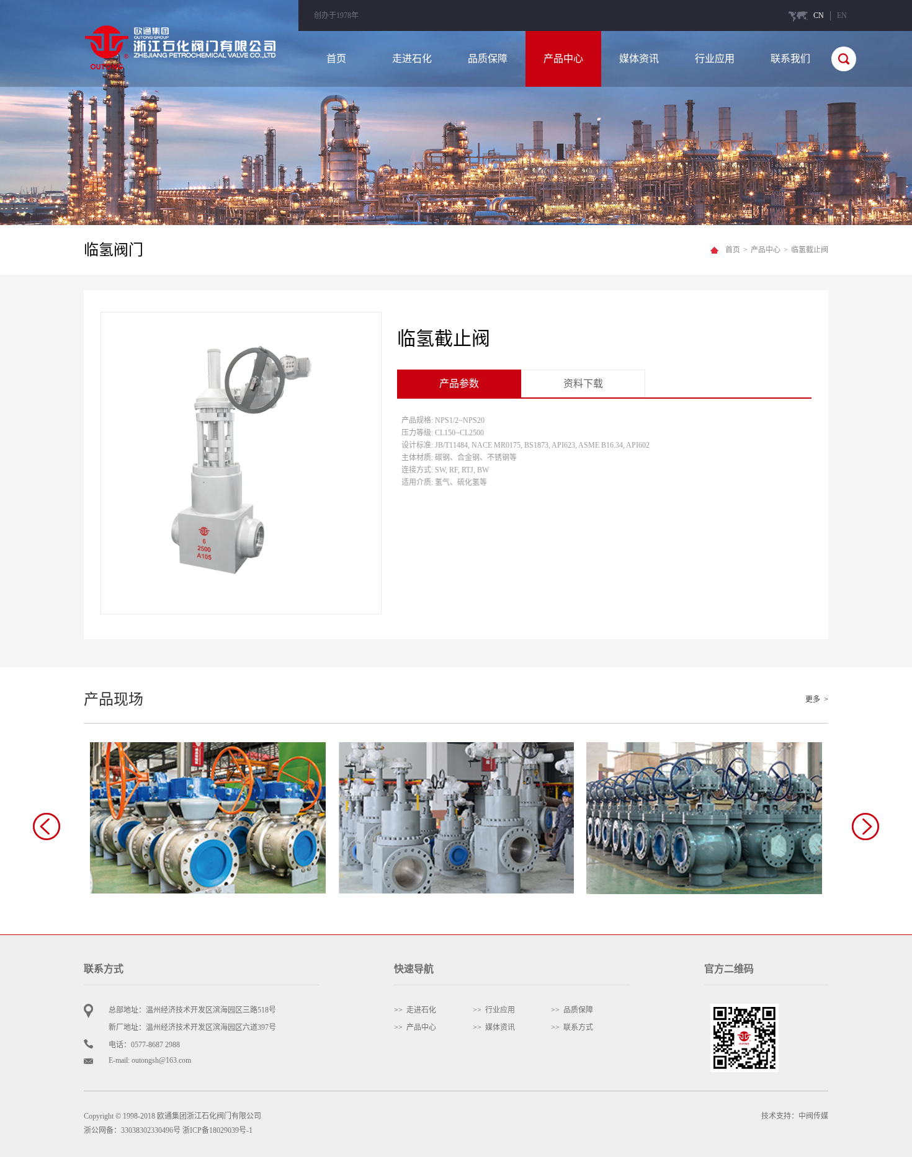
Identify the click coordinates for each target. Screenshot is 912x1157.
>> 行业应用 (494, 1010)
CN (818, 15)
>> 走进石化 (415, 1010)
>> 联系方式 (572, 1027)
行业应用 (715, 58)
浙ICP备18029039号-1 (217, 1130)
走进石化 (412, 58)
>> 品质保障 (572, 1010)
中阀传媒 (813, 1116)
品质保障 (487, 58)
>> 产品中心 (415, 1027)
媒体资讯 (639, 58)
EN (842, 15)
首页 (336, 58)
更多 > (816, 699)
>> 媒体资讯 (494, 1027)
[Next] (865, 826)
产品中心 (563, 58)
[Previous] (46, 826)
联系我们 (790, 58)
